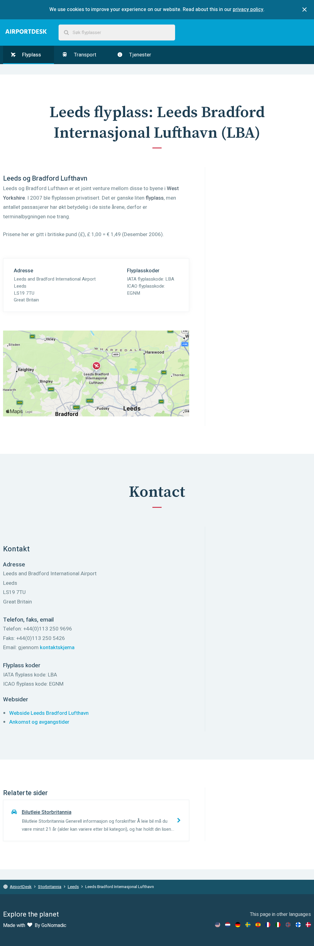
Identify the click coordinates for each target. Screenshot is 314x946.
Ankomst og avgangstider (39, 722)
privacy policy (248, 9)
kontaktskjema (57, 647)
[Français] (267, 925)
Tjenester (139, 55)
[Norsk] (288, 925)
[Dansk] (308, 925)
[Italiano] (278, 925)
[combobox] (117, 33)
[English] (217, 925)
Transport (84, 55)
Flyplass (31, 55)
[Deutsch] (237, 925)
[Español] (258, 925)
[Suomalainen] (298, 925)
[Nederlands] (227, 925)
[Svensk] (248, 925)
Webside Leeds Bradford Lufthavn (49, 713)
